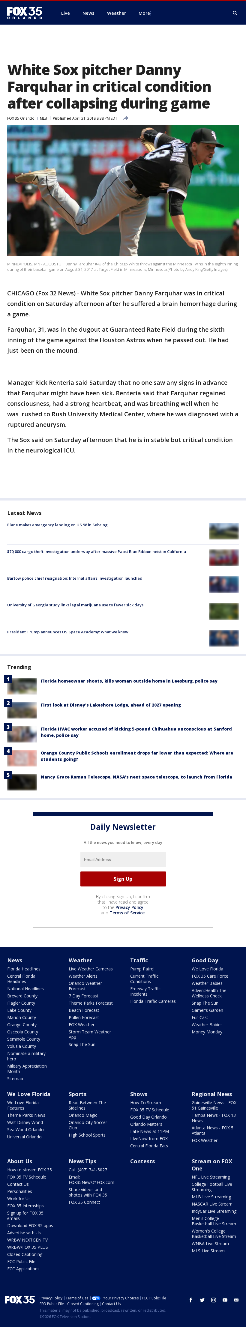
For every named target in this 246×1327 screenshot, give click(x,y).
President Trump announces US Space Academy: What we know (67, 632)
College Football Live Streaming (212, 1186)
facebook (191, 1300)
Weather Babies (207, 983)
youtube (225, 1300)
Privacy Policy (129, 907)
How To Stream (145, 1102)
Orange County (22, 1024)
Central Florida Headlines (21, 978)
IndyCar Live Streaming (214, 1211)
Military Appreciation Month (27, 1068)
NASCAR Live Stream (212, 1204)
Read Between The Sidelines (87, 1105)
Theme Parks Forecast (91, 1003)
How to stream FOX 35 (29, 1170)
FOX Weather (81, 1024)
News (14, 960)
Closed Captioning (24, 1254)
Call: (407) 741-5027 (88, 1170)
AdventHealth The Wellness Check (209, 993)
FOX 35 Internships (25, 1206)
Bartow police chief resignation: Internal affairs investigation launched (74, 578)
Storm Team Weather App (90, 1034)
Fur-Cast (200, 1017)
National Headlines (25, 988)
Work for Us (19, 1198)
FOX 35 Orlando (20, 118)
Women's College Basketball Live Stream (214, 1233)
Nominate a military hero (26, 1056)
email (236, 1300)
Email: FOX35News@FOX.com (91, 1179)
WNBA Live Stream (210, 1243)
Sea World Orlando (25, 1129)
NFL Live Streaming (211, 1177)
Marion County (21, 1017)
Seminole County (23, 1039)
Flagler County (21, 1003)
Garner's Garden (207, 1010)
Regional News (212, 1094)
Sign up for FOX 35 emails (25, 1215)
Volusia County (21, 1046)
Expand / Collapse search (235, 13)
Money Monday (207, 1032)
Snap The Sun (82, 1044)
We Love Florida (207, 969)
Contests (142, 1161)
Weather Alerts (83, 976)
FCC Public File (21, 1261)
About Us (19, 1161)
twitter (202, 1300)
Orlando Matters (146, 1124)
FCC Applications (23, 1269)
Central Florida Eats (149, 1146)
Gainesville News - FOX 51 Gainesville (214, 1105)
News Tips (82, 1161)
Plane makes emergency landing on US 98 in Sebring (57, 525)
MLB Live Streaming (211, 1197)
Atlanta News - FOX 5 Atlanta (212, 1130)
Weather (80, 960)
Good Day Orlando (148, 1117)
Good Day (205, 960)
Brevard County (22, 996)
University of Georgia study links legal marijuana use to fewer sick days (75, 605)
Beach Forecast (84, 1010)
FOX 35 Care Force (210, 976)
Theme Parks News (26, 1115)
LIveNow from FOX (149, 1138)
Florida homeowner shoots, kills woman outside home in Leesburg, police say (129, 681)
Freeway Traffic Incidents (145, 991)
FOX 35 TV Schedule (149, 1110)
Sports (77, 1094)
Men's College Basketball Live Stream (214, 1221)
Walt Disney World (25, 1122)
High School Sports (87, 1135)
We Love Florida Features (23, 1105)
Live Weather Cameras (91, 969)
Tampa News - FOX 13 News (214, 1117)
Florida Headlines (23, 969)
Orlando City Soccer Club (88, 1125)
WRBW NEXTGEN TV (27, 1240)
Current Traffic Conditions (144, 978)
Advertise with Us (24, 1233)
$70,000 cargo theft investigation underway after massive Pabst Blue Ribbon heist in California (96, 551)
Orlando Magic (83, 1115)
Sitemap (15, 1078)
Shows (138, 1094)
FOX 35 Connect (84, 1202)
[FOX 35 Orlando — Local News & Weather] (27, 13)
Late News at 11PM (149, 1131)
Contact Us (18, 1184)
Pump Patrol (142, 969)
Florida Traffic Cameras (153, 1001)
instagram (213, 1300)
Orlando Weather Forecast (85, 985)
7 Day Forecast (83, 996)
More (144, 13)
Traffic (139, 960)
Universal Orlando (24, 1137)
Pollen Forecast (84, 1017)
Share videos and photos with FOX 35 (88, 1192)
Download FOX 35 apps (30, 1225)
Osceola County (22, 1032)
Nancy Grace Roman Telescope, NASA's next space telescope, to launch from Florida (136, 777)
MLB (43, 118)
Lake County (19, 1010)
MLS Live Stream (208, 1251)
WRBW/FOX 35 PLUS (27, 1247)
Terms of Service (127, 913)
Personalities (19, 1191)
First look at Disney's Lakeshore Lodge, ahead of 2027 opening (111, 705)
